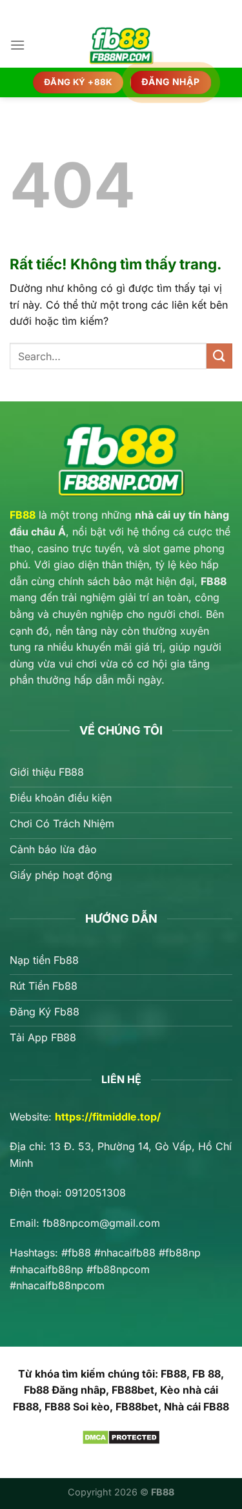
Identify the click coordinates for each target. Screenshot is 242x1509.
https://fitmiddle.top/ (108, 1116)
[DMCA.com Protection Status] (121, 1436)
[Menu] (17, 45)
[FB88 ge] (121, 45)
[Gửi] (219, 356)
